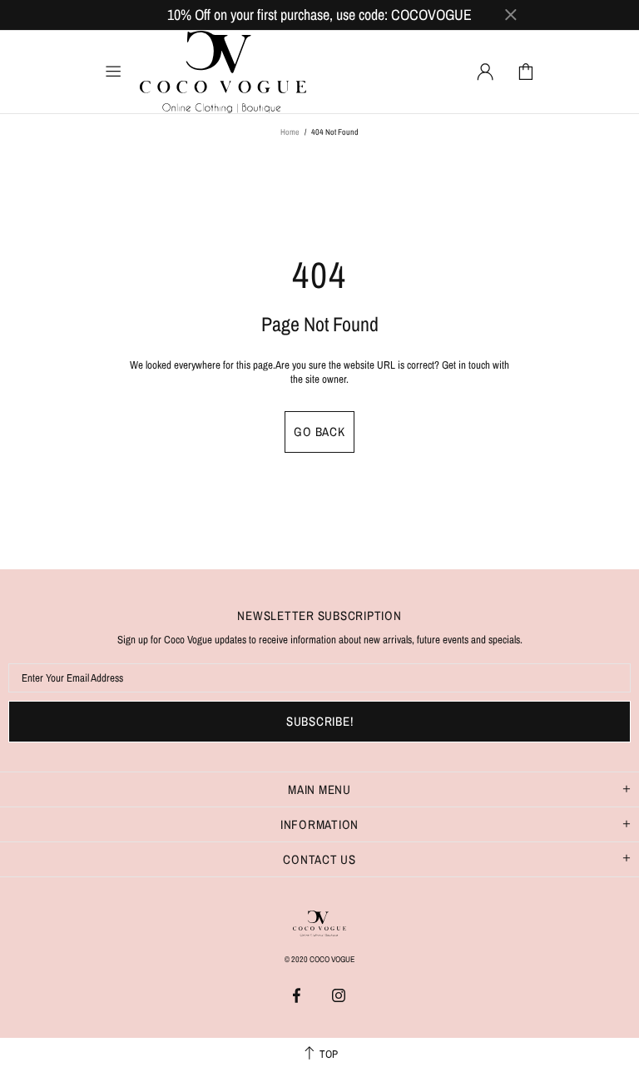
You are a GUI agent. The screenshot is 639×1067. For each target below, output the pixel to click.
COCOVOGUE (223, 72)
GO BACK (319, 431)
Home (290, 132)
